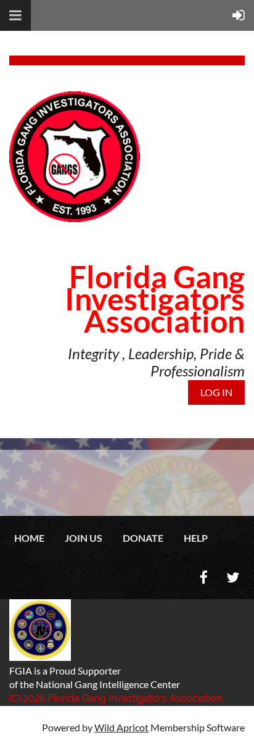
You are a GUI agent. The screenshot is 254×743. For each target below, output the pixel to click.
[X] (233, 577)
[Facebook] (204, 577)
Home (29, 538)
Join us (83, 538)
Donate (143, 538)
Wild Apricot (121, 727)
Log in (216, 392)
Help (196, 538)
